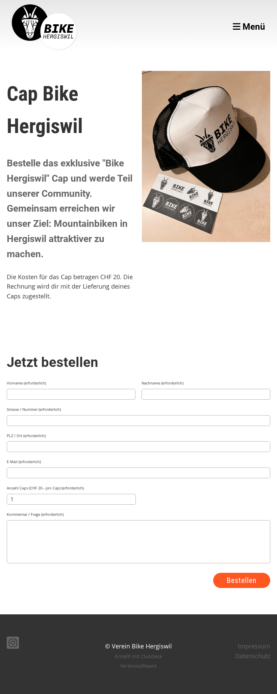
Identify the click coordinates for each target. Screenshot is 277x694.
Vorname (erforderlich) (26, 382)
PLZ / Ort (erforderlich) (26, 435)
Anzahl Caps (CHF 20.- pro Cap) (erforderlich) (45, 487)
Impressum (254, 646)
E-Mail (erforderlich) (24, 461)
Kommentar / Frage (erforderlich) (35, 514)
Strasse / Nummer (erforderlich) (34, 409)
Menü (253, 27)
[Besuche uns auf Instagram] (13, 644)
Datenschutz (252, 656)
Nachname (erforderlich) (162, 382)
